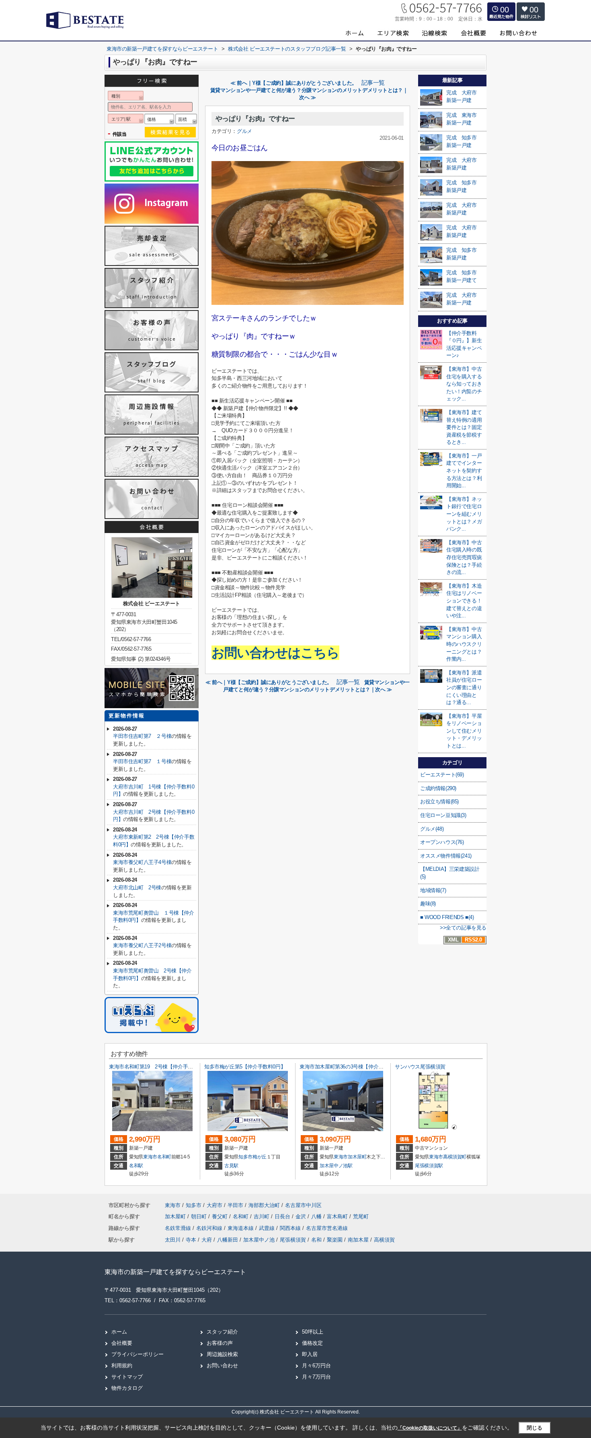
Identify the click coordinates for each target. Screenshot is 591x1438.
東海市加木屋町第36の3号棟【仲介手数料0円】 (353, 1067)
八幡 (317, 1216)
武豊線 (267, 1228)
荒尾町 (361, 1216)
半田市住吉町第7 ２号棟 (142, 736)
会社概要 (121, 1343)
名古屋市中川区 (303, 1205)
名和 (316, 1240)
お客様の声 (220, 1343)
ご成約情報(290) (438, 788)
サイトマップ (127, 1377)
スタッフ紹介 (222, 1332)
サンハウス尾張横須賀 (420, 1067)
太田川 (173, 1240)
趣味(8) (428, 904)
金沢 (302, 1216)
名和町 (164, 1157)
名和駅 (136, 1165)
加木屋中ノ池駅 (336, 1165)
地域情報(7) (433, 890)
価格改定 (312, 1343)
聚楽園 (335, 1240)
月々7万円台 (316, 1377)
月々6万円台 (316, 1365)
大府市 (214, 1205)
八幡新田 (227, 1240)
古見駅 (231, 1165)
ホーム (119, 1332)
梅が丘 (259, 1157)
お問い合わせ (222, 1365)
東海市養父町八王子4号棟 (142, 862)
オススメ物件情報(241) (446, 856)
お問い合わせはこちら (275, 652)
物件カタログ (127, 1388)
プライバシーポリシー (137, 1354)
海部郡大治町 (264, 1205)
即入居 (310, 1354)
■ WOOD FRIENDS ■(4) (447, 917)
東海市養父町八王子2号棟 (142, 945)
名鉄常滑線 (179, 1228)
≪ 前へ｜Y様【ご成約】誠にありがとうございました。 (293, 83)
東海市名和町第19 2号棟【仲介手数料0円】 (160, 1067)
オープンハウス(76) (442, 842)
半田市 (235, 1205)
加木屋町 (357, 1157)
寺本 (191, 1240)
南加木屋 (358, 1240)
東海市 (150, 1157)
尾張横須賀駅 (429, 1165)
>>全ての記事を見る (463, 928)
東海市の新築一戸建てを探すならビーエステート (175, 1271)
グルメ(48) (431, 829)
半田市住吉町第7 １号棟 (142, 761)
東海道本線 (241, 1228)
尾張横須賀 (293, 1240)
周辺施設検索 (222, 1354)
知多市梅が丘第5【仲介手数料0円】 (244, 1067)
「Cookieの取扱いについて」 (430, 1428)
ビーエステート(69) (442, 775)
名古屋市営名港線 (327, 1228)
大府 (206, 1240)
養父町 (220, 1216)
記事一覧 (373, 83)
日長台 (283, 1216)
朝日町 (199, 1216)
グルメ (244, 131)
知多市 (245, 1157)
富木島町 (338, 1216)
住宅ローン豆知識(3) (443, 815)
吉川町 (262, 1216)
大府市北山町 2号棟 (137, 887)
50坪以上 (312, 1332)
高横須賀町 (454, 1157)
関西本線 (291, 1228)
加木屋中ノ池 (259, 1240)
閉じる (534, 1428)
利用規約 (121, 1365)
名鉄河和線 (210, 1228)
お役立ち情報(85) (439, 802)
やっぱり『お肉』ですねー (255, 119)
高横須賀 (384, 1240)
